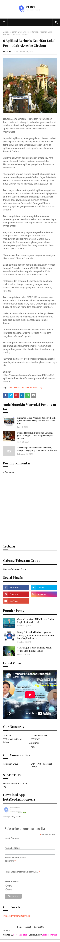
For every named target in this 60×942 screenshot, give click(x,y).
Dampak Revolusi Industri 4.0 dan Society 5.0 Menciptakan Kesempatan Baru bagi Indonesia (35, 635)
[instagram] (44, 594)
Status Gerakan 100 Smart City (15, 785)
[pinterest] (16, 594)
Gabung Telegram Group (14, 569)
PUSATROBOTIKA (39, 735)
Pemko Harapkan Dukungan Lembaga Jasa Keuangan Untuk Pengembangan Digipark (35, 435)
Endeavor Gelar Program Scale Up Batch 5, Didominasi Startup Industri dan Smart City (36, 420)
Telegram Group (10, 763)
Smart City (16, 32)
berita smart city (17, 387)
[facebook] (16, 587)
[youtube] (16, 601)
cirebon (28, 387)
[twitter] (44, 587)
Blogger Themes (49, 935)
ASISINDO (34, 743)
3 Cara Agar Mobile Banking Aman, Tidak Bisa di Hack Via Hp (34, 649)
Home (19, 927)
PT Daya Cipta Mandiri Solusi (13, 740)
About (28, 927)
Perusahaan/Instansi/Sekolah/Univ (22, 871)
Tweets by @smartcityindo (16, 915)
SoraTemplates (20, 935)
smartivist (8, 51)
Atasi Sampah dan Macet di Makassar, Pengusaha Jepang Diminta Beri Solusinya (37, 449)
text (10, 889)
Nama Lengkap (12, 848)
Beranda (7, 32)
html (10, 886)
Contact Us (39, 927)
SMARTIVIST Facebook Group (41, 765)
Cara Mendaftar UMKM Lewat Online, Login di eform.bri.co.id (36, 621)
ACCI (33, 746)
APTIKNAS (35, 739)
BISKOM (7, 735)
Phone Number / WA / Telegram (15, 859)
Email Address (12, 838)
